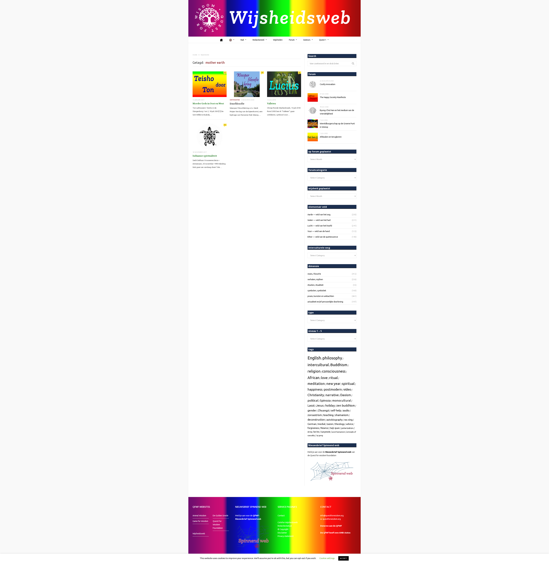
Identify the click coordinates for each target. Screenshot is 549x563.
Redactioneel (258, 40)
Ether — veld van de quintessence (323, 237)
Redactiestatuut (285, 526)
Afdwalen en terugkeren (331, 137)
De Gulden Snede (220, 515)
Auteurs (306, 40)
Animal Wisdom (199, 515)
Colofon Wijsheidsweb (288, 522)
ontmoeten (235, 100)
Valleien (271, 103)
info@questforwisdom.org (332, 515)
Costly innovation (327, 84)
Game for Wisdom (200, 521)
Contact (281, 515)
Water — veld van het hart (319, 220)
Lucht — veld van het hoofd (320, 226)
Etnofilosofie (237, 103)
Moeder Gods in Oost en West (208, 103)
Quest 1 (322, 40)
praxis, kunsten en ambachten (321, 296)
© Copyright (283, 529)
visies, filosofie (314, 274)
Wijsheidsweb (199, 533)
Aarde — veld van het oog (319, 214)
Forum (292, 40)
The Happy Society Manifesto (333, 97)
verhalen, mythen (315, 279)
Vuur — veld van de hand (319, 231)
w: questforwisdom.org (330, 519)
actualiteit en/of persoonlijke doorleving (325, 302)
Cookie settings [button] (327, 558)
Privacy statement (286, 536)
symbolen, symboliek (317, 290)
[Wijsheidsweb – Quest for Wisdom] (274, 18)
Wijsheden (278, 40)
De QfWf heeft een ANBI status (335, 533)
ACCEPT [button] (343, 558)
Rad (242, 40)
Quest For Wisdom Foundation (218, 524)
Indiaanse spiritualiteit (205, 155)
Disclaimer (282, 533)
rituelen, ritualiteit (315, 285)
